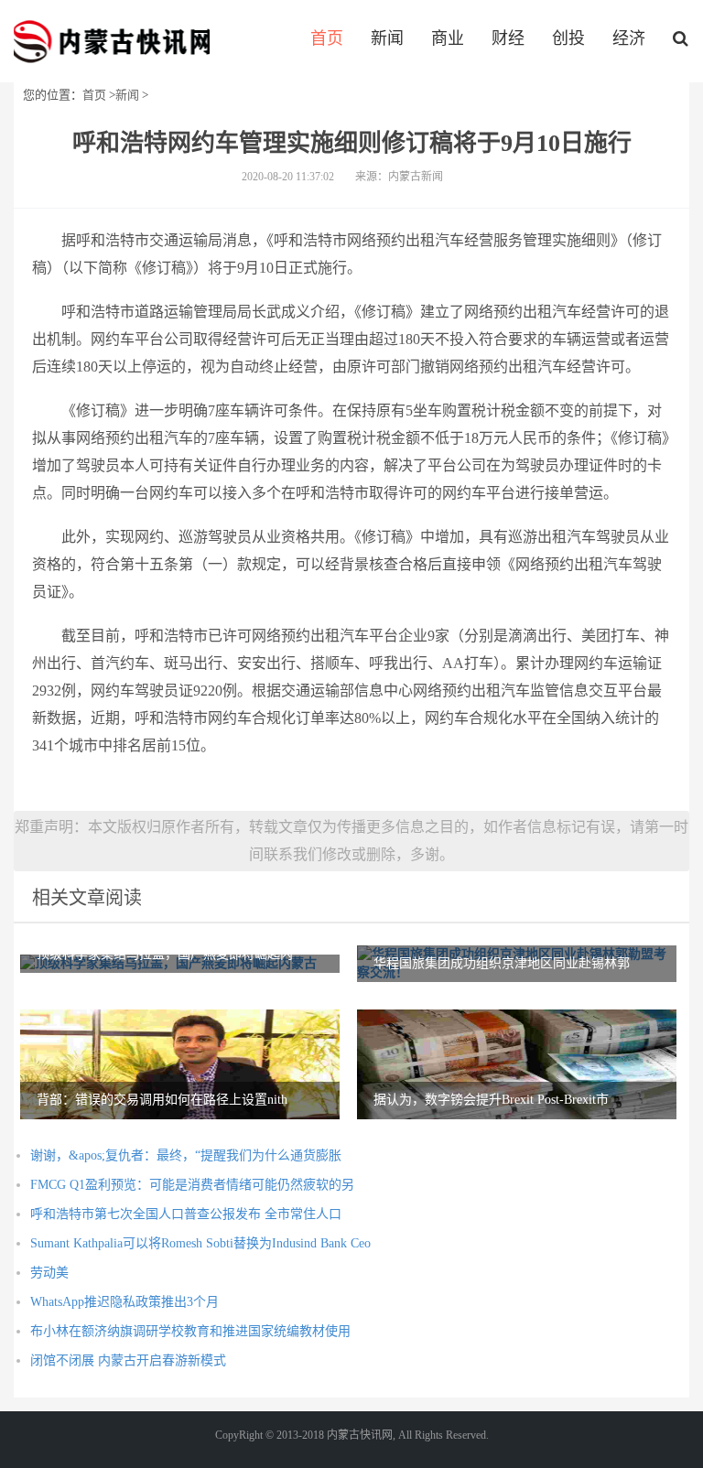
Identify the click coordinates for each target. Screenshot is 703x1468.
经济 (628, 38)
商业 (447, 38)
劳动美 (49, 1272)
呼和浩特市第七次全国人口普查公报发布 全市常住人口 (185, 1214)
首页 (326, 38)
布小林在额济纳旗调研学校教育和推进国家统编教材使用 (190, 1331)
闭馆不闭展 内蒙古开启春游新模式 (128, 1360)
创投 (568, 38)
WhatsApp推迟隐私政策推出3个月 (124, 1302)
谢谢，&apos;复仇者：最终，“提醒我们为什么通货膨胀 (185, 1155)
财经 (508, 38)
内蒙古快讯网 (112, 41)
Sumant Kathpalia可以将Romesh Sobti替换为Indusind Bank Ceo (200, 1243)
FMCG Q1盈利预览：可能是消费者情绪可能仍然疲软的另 (192, 1185)
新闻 (387, 38)
